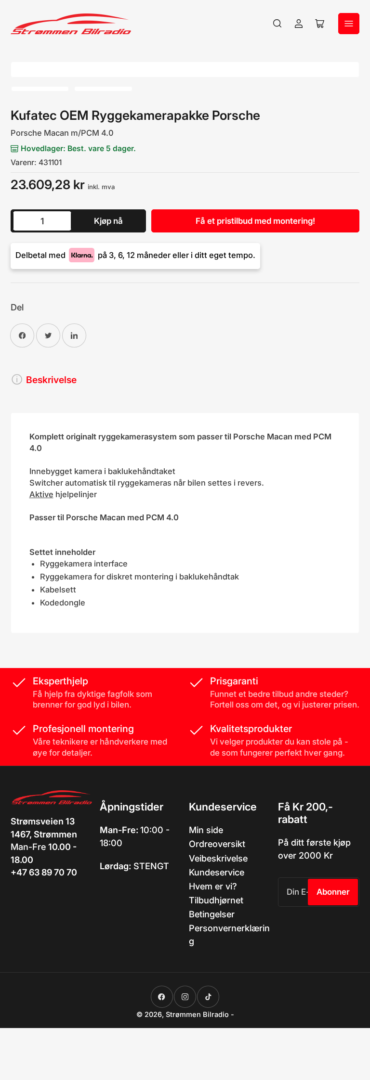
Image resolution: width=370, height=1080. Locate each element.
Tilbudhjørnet (216, 900)
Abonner (333, 892)
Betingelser (212, 914)
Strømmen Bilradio (197, 1014)
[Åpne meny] (348, 23)
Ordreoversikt (217, 843)
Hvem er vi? (213, 886)
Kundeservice (216, 872)
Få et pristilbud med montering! (255, 221)
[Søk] (277, 23)
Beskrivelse (51, 380)
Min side (206, 829)
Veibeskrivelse (218, 858)
